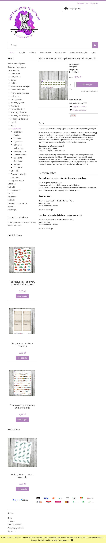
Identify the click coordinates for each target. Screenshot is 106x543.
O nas (10, 518)
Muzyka (17, 164)
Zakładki (14, 171)
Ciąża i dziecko (17, 180)
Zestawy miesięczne (16, 63)
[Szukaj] (95, 45)
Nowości (11, 206)
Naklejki (11, 200)
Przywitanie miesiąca (20, 93)
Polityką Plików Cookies (60, 537)
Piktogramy (16, 128)
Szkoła (13, 80)
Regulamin (12, 531)
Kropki (14, 122)
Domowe (17, 138)
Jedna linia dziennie (19, 119)
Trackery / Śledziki (19, 112)
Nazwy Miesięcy (18, 109)
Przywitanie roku (18, 89)
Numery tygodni (18, 102)
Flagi (13, 125)
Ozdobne (12, 184)
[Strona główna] (24, 22)
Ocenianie (15, 73)
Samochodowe (20, 154)
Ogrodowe (18, 141)
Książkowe (18, 132)
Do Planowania (14, 190)
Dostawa (11, 521)
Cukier (14, 83)
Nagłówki (15, 106)
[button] (77, 106)
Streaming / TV (20, 151)
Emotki (16, 135)
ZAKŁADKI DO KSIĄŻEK (17, 203)
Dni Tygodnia (16, 99)
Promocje (12, 209)
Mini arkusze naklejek (20, 86)
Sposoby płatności (15, 524)
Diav (80, 100)
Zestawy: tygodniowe (17, 67)
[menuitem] (12, 52)
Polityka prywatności (16, 528)
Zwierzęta (18, 158)
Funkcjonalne (13, 70)
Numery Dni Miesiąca (20, 115)
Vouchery (12, 196)
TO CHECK (18, 167)
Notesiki (11, 187)
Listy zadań (16, 76)
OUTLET (11, 193)
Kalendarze (16, 96)
